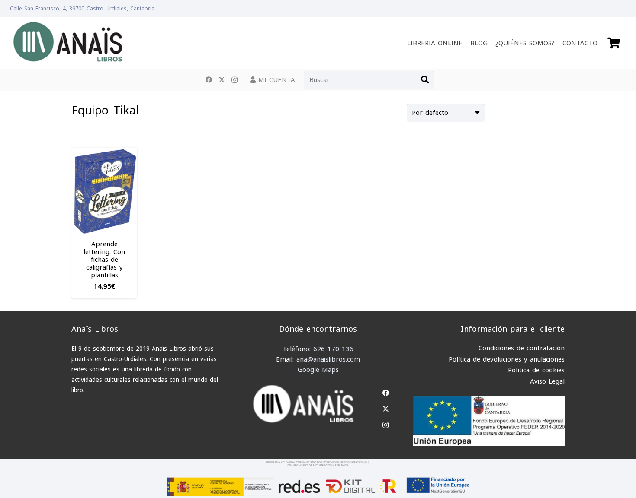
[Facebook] (208, 79)
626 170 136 (333, 349)
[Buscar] (425, 80)
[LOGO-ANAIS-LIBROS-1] (67, 43)
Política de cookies (536, 370)
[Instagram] (234, 79)
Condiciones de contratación (522, 348)
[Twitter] (221, 79)
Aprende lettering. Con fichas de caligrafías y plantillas (104, 259)
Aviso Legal (547, 381)
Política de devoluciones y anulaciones (507, 359)
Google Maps (318, 370)
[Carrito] (613, 43)
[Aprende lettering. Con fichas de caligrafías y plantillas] (104, 153)
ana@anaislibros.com (328, 359)
